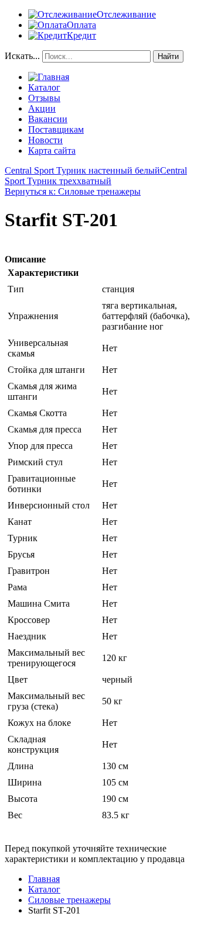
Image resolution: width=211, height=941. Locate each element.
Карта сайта (52, 150)
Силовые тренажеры (69, 900)
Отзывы (44, 98)
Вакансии (47, 119)
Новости (45, 140)
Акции (42, 108)
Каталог (44, 87)
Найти (168, 56)
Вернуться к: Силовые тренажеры (73, 191)
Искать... (22, 56)
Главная (44, 879)
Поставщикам (56, 129)
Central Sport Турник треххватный (96, 175)
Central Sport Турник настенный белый (82, 170)
